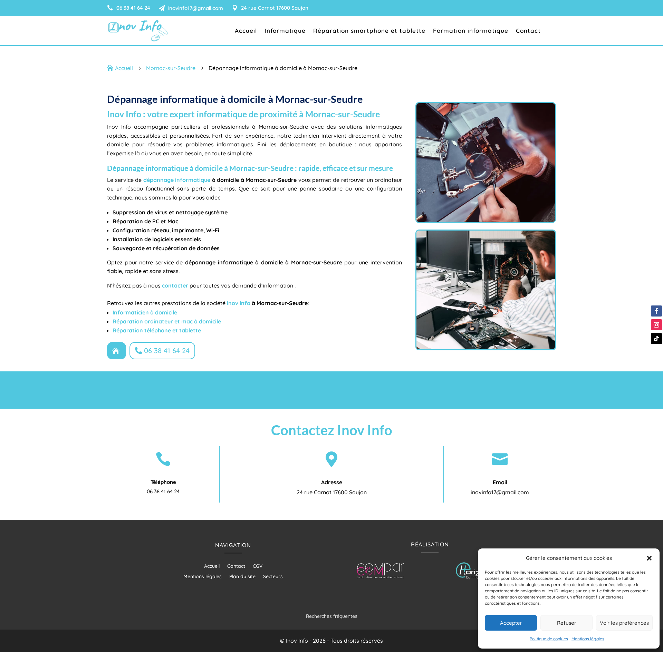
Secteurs (273, 577)
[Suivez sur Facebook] (656, 311)
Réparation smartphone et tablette (369, 31)
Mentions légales (587, 638)
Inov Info (238, 303)
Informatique (285, 31)
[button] (649, 558)
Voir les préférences (624, 623)
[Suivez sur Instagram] (656, 324)
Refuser (566, 623)
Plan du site (242, 577)
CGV (257, 566)
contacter (175, 285)
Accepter (511, 623)
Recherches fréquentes (331, 616)
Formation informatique (470, 31)
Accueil (246, 31)
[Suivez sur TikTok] (656, 338)
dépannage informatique (177, 179)
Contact (528, 31)
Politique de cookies (549, 638)
